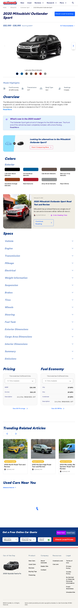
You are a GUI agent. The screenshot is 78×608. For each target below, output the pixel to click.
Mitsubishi (13, 7)
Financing (32, 575)
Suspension (11, 285)
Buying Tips (33, 571)
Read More (7, 109)
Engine (9, 248)
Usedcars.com (58, 561)
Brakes (8, 292)
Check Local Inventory (64, 14)
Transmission (12, 255)
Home (4, 7)
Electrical (10, 270)
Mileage (9, 263)
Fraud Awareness (70, 588)
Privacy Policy (68, 567)
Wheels (9, 307)
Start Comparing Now (40, 147)
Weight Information (16, 277)
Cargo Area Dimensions (18, 336)
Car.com (55, 564)
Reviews (31, 568)
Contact (43, 570)
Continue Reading (39, 223)
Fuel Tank (10, 321)
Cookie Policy (68, 573)
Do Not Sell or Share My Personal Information (70, 580)
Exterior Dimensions (16, 329)
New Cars (61, 533)
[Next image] (73, 46)
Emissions (10, 358)
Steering (10, 314)
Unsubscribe (70, 592)
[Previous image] (5, 46)
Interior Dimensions (16, 343)
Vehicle (9, 241)
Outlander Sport (24, 7)
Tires (8, 299)
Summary (10, 351)
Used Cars (71, 533)
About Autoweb (44, 562)
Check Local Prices (64, 539)
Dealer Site (44, 566)
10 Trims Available (66, 26)
